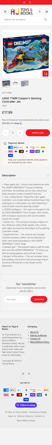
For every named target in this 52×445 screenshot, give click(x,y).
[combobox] (26, 19)
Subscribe (39, 299)
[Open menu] (5, 11)
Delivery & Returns (38, 335)
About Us (34, 332)
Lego (4, 105)
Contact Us (35, 338)
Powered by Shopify (38, 412)
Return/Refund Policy (39, 342)
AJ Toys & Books (20, 412)
